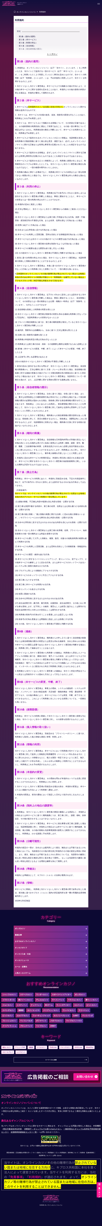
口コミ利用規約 (61, 1152)
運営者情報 (10, 1152)
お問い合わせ (57, 1155)
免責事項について (45, 1155)
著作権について (73, 1152)
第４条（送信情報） (27, 46)
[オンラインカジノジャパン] (15, 12)
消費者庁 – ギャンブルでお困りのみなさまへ (43, 1129)
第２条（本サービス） (28, 39)
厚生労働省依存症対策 (12, 1129)
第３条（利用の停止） (28, 43)
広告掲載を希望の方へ (23, 1152)
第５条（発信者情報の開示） (31, 49)
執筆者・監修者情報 (87, 1152)
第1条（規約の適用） (28, 36)
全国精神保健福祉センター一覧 (24, 1132)
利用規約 (51, 1152)
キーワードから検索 (51, 1059)
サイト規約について (39, 1152)
